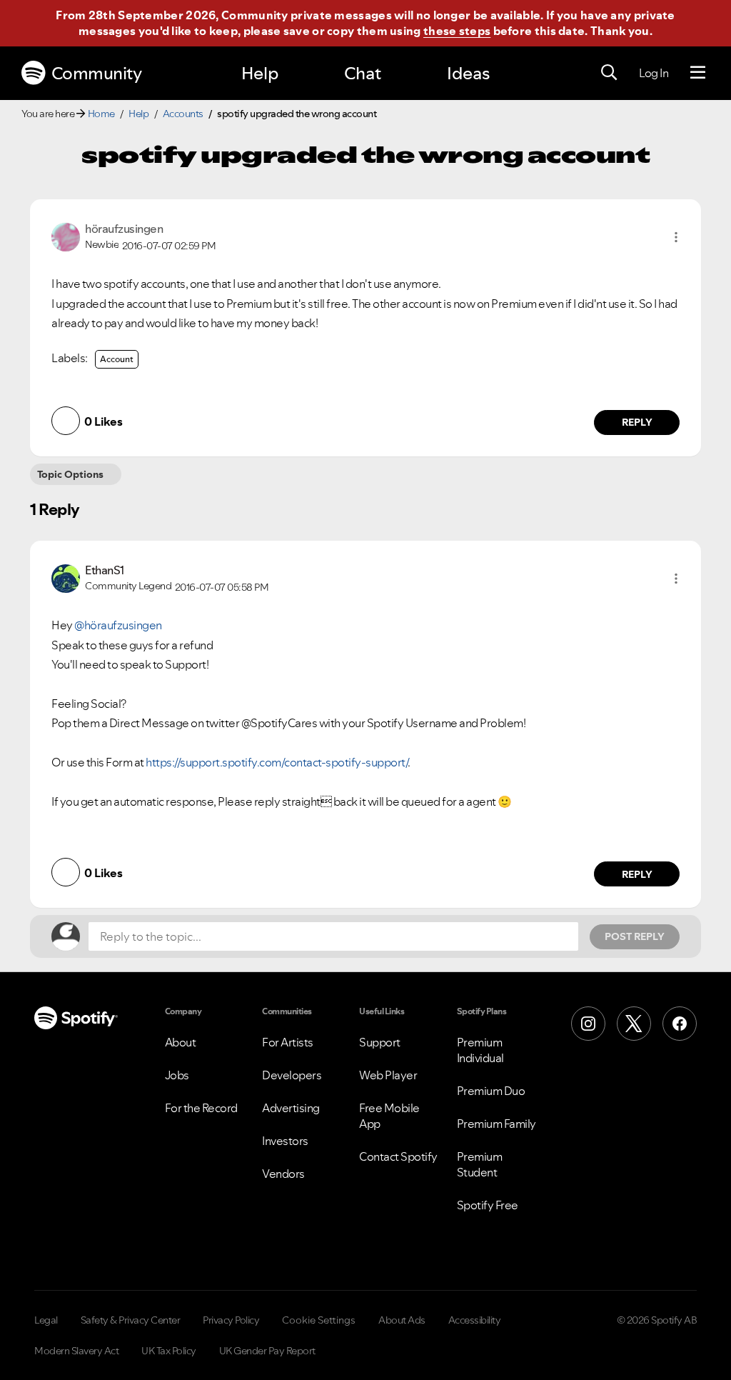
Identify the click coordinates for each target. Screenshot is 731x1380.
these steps (456, 31)
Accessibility (474, 1320)
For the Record (201, 1108)
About (180, 1042)
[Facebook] (679, 1023)
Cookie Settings (319, 1320)
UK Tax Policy (168, 1350)
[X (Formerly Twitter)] (634, 1023)
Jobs (177, 1075)
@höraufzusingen (118, 625)
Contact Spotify (398, 1156)
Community (96, 73)
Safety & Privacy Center (131, 1320)
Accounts (183, 113)
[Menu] (698, 73)
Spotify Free (487, 1205)
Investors (285, 1141)
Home (101, 113)
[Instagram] (588, 1023)
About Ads (401, 1320)
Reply (637, 422)
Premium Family (496, 1123)
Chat (362, 73)
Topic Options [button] (70, 474)
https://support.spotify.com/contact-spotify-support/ (277, 762)
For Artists (287, 1042)
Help (259, 73)
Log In (653, 73)
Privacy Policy (231, 1320)
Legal (46, 1320)
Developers (291, 1075)
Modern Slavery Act (76, 1350)
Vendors (283, 1173)
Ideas (468, 73)
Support (379, 1042)
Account (116, 359)
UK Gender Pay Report (267, 1350)
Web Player (388, 1075)
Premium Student (480, 1164)
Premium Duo (491, 1091)
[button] (676, 237)
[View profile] (65, 236)
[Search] (609, 73)
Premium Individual (480, 1050)
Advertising (291, 1108)
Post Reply (635, 936)
